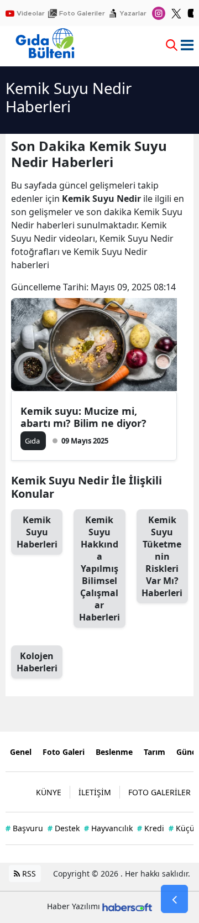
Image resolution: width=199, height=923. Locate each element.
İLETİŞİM (94, 792)
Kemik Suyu (37, 532)
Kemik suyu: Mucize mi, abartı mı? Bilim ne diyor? (83, 417)
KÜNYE (48, 792)
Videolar (31, 13)
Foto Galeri (64, 752)
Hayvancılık (108, 828)
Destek (64, 828)
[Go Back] (174, 899)
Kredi (150, 828)
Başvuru (24, 828)
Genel (21, 752)
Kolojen (37, 662)
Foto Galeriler (82, 13)
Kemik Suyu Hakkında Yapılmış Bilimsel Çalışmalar (99, 568)
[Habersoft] (127, 906)
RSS (28, 873)
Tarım (154, 752)
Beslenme (114, 752)
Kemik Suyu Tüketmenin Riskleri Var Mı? (162, 556)
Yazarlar (132, 13)
